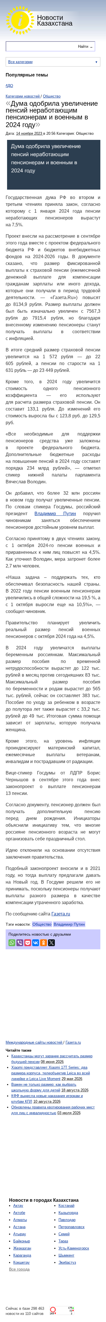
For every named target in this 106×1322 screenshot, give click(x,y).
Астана (19, 1227)
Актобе (19, 1213)
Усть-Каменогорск (74, 1248)
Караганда (22, 1255)
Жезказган (22, 1248)
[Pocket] (27, 942)
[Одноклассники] (43, 942)
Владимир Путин (55, 513)
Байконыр (21, 1241)
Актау (18, 1205)
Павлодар (67, 1220)
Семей (64, 1234)
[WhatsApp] (11, 942)
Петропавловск (72, 1227)
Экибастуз (67, 1262)
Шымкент (66, 1255)
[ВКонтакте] (35, 942)
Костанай (66, 1205)
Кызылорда (68, 1213)
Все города (19, 1269)
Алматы (20, 1220)
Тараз (63, 1241)
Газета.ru (60, 913)
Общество (42, 924)
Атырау (19, 1234)
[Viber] (19, 942)
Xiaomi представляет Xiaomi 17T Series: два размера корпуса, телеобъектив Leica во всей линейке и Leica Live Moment (50, 1073)
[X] (51, 942)
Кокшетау (21, 1262)
